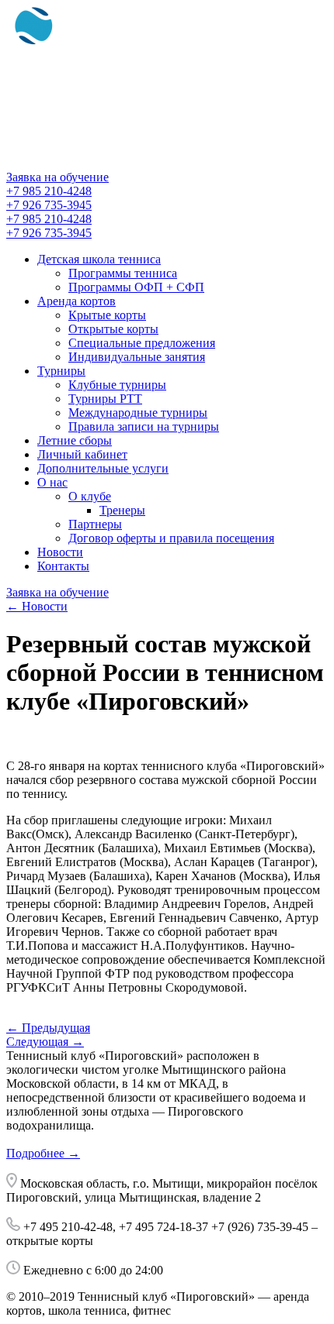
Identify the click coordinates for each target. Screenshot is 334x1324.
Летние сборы (74, 440)
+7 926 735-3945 (49, 204)
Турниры (61, 370)
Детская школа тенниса (99, 259)
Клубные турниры (117, 384)
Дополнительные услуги (103, 468)
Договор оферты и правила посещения (171, 538)
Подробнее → (43, 1153)
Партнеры (95, 524)
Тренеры (122, 510)
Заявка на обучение (57, 177)
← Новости (37, 606)
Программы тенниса (122, 273)
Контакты (63, 566)
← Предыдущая (48, 1027)
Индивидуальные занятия (136, 356)
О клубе (89, 496)
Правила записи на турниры (143, 426)
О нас (52, 482)
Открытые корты (113, 328)
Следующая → (45, 1041)
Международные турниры (137, 412)
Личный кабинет (82, 454)
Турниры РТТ (105, 398)
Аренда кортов (76, 301)
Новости (60, 552)
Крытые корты (107, 315)
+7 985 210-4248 (49, 191)
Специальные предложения (141, 342)
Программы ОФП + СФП (136, 287)
